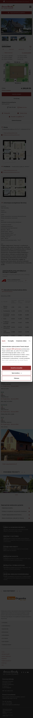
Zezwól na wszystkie (16, 367)
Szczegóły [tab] (11, 340)
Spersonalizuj (15, 373)
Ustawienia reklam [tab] (21, 340)
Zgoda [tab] (3, 340)
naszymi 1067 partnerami (13, 349)
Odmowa (16, 378)
